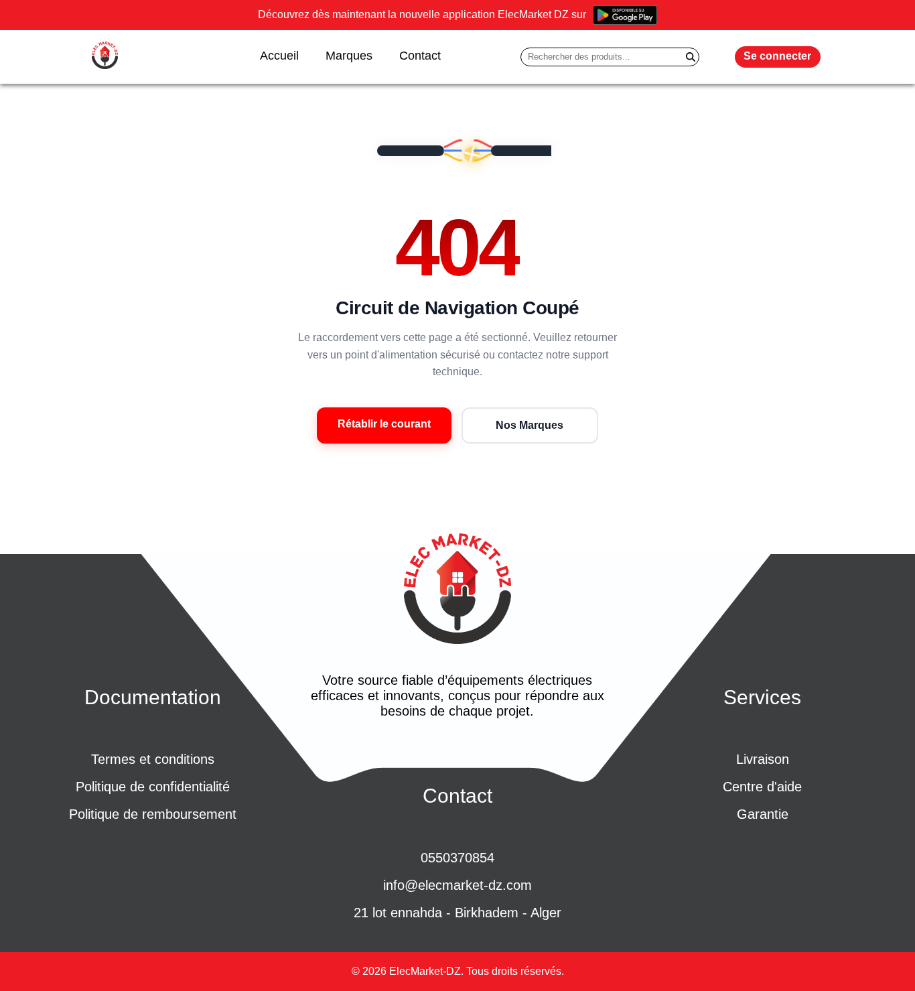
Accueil (279, 55)
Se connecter (777, 56)
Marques (349, 55)
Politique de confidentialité (153, 786)
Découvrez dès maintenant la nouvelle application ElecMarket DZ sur (422, 14)
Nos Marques (529, 425)
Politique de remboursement (152, 814)
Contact (420, 55)
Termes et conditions (152, 759)
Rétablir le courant (384, 424)
